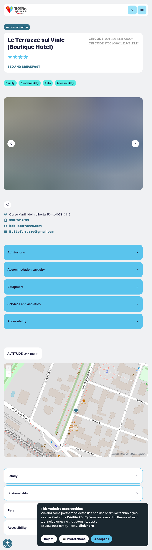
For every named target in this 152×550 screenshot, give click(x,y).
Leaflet (115, 454)
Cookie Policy (77, 517)
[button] (76, 410)
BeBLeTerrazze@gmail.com (31, 231)
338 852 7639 (19, 220)
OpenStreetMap (128, 454)
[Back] (11, 143)
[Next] (135, 143)
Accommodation (17, 27)
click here (86, 526)
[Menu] (142, 10)
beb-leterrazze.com (25, 226)
